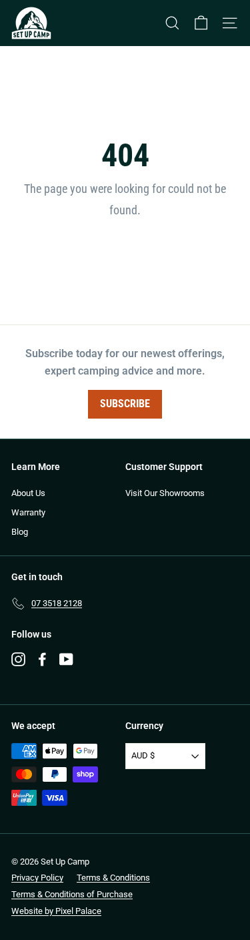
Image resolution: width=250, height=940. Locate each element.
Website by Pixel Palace (56, 911)
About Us (28, 493)
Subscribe (125, 403)
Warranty (28, 512)
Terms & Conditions (113, 878)
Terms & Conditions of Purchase (72, 894)
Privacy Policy (37, 878)
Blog (19, 532)
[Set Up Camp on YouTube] (66, 659)
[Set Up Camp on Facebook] (42, 659)
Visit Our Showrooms (165, 493)
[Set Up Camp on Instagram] (18, 659)
